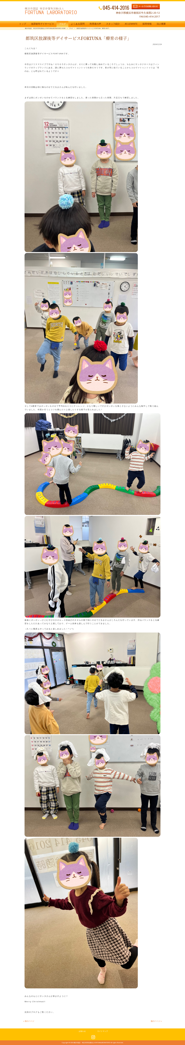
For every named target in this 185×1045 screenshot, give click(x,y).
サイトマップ (102, 1031)
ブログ (71, 28)
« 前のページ (28, 1021)
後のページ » (156, 1021)
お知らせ (82, 1031)
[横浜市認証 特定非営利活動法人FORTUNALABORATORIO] (50, 14)
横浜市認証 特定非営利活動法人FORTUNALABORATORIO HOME (45, 28)
